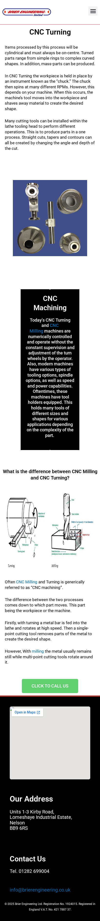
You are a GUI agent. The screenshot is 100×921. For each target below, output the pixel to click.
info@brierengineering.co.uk (40, 890)
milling (38, 651)
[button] (93, 11)
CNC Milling (26, 581)
